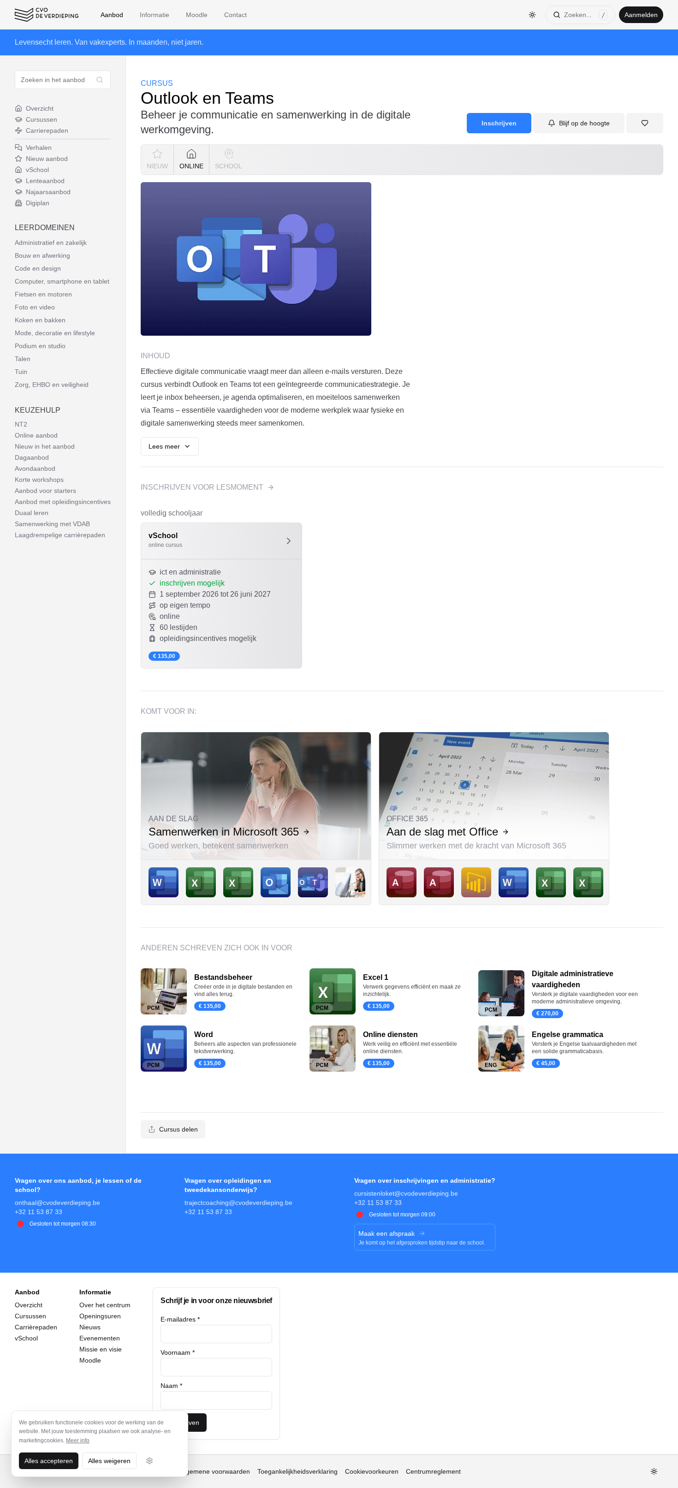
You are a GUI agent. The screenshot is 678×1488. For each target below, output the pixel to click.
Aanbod (112, 14)
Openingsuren (100, 1316)
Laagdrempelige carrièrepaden (60, 535)
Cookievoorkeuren (371, 1471)
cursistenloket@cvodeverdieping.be (406, 1193)
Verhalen (39, 147)
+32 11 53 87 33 (38, 1211)
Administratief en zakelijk (51, 242)
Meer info (77, 1440)
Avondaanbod (35, 468)
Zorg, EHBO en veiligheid (52, 384)
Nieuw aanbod (47, 158)
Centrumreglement (433, 1471)
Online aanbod (36, 435)
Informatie (154, 14)
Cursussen (41, 119)
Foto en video (35, 307)
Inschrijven (499, 123)
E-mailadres (180, 1319)
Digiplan (37, 203)
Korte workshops (39, 479)
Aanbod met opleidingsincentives (63, 501)
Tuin (21, 371)
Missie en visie (100, 1349)
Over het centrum (105, 1305)
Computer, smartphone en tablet (62, 281)
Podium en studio (40, 346)
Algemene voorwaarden (215, 1471)
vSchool (37, 169)
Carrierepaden (47, 130)
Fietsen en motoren (43, 294)
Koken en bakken (40, 320)
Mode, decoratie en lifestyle (55, 333)
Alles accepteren (48, 1460)
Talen (22, 358)
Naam (171, 1385)
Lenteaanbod (45, 180)
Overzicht (40, 108)
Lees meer (164, 446)
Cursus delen (178, 1129)
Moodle (197, 14)
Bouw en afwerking (42, 255)
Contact (235, 14)
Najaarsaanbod (48, 192)
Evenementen (99, 1338)
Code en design (38, 268)
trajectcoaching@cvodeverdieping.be (238, 1202)
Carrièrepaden (36, 1327)
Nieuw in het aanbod (45, 446)
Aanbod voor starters (45, 490)
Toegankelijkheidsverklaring (297, 1471)
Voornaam (178, 1352)
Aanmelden (641, 14)
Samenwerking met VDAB (52, 524)
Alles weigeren (109, 1460)
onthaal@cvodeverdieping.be (57, 1202)
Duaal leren (31, 512)
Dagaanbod (32, 457)
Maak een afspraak (386, 1233)
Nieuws (90, 1327)
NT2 (21, 424)
